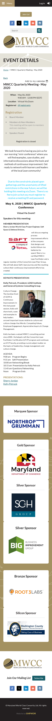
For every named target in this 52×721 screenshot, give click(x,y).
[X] (19, 23)
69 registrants (24, 105)
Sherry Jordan (10, 380)
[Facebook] (12, 23)
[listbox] (37, 81)
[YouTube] (33, 23)
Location (12, 101)
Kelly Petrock (10, 383)
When (13, 94)
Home (5, 70)
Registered (11, 105)
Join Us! (26, 14)
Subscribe (38, 678)
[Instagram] (39, 23)
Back (5, 78)
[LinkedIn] (26, 23)
